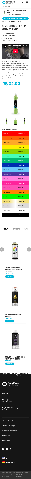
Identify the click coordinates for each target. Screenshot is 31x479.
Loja (8, 22)
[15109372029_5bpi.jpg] (15, 103)
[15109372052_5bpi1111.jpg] (15, 121)
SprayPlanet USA (11, 458)
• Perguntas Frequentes (9, 430)
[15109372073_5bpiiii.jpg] (24, 121)
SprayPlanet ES (10, 462)
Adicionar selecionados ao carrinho (15, 18)
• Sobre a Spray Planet (9, 421)
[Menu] (27, 2)
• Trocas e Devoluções (9, 426)
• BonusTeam (6, 435)
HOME (4, 22)
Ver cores (9, 276)
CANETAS (13, 22)
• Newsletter (6, 440)
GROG (19, 22)
